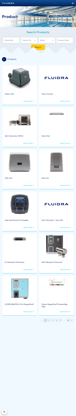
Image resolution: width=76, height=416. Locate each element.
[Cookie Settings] (4, 411)
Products (12, 59)
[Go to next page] (71, 320)
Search (38, 47)
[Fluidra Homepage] (8, 3)
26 (68, 320)
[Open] (35, 40)
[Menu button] (73, 3)
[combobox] (10, 40)
